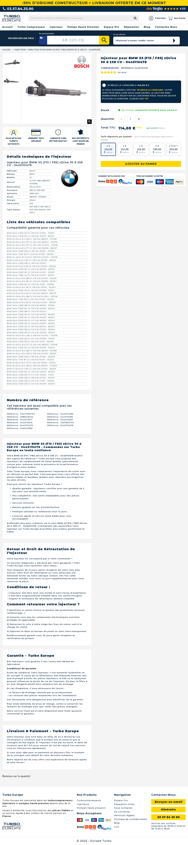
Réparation (131, 27)
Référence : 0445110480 (60, 380)
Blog (147, 27)
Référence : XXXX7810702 (21, 380)
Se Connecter (122, 777)
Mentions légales (124, 781)
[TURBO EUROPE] (11, 18)
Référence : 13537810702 (60, 388)
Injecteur (56, 27)
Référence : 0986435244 (20, 383)
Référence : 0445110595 (60, 385)
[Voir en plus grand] (89, 87)
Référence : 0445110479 (20, 391)
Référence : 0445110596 (60, 383)
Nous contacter (123, 774)
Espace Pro (111, 27)
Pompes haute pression (91, 774)
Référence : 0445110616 (19, 388)
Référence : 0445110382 (20, 394)
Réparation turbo (124, 770)
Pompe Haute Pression (83, 27)
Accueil (7, 27)
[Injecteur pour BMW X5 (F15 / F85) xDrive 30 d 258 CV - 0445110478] (11, 62)
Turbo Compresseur (31, 27)
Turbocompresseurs (89, 766)
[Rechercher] (104, 40)
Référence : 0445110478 (60, 391)
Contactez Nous (166, 27)
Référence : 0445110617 (19, 385)
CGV (116, 792)
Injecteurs (83, 770)
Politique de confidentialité (130, 785)
